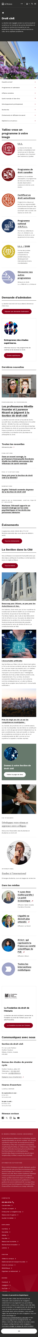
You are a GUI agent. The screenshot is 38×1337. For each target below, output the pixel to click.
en (22, 3)
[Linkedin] (14, 1118)
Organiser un (10, 1271)
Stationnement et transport (13, 1262)
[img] (7, 3)
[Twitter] (7, 1118)
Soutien (8, 1218)
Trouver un (8, 1208)
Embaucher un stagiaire (11, 1212)
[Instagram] (11, 1118)
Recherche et (9, 1245)
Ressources (9, 1215)
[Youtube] (18, 1118)
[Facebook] (3, 1118)
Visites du (8, 1258)
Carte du (7, 1265)
